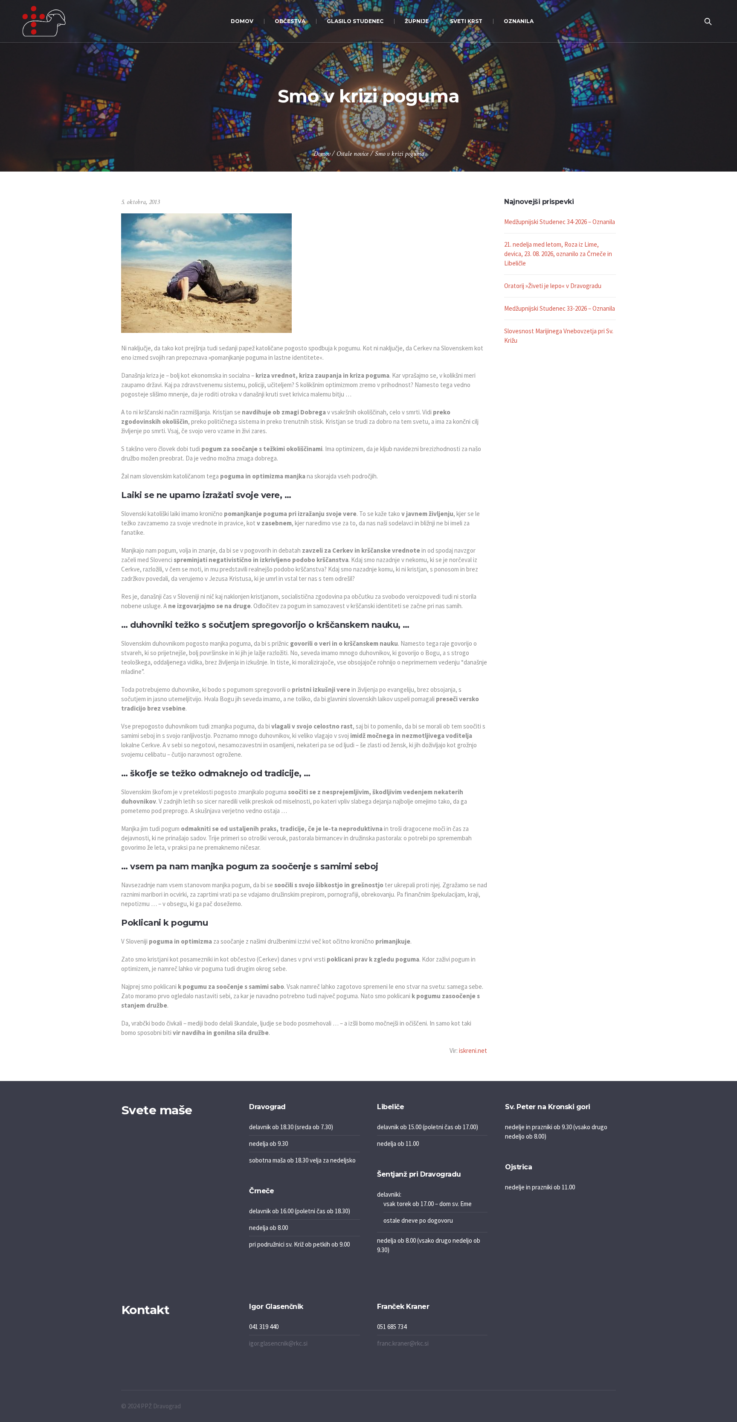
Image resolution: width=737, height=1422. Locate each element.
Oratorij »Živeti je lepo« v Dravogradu (552, 286)
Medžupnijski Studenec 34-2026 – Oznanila (559, 222)
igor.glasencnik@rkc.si (278, 1343)
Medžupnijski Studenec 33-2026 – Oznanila (559, 308)
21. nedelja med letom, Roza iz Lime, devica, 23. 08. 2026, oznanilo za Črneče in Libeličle (558, 253)
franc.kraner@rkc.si (403, 1343)
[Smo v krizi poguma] (206, 272)
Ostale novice (352, 153)
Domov (321, 153)
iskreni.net (473, 1050)
